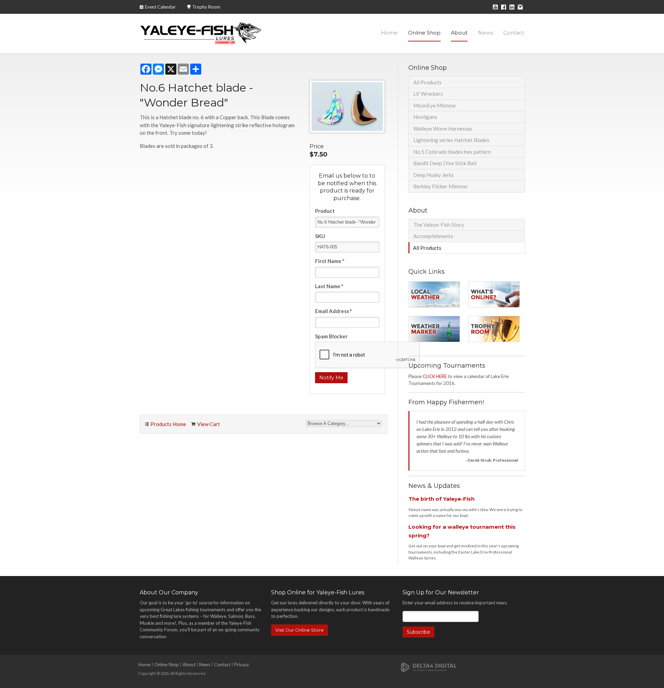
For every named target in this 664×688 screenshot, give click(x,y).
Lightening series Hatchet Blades (451, 140)
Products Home (168, 424)
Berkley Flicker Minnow (440, 186)
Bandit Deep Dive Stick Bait (445, 163)
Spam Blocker (331, 336)
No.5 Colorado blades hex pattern (452, 152)
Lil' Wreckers (428, 94)
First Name (329, 261)
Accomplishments (433, 236)
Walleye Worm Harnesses (442, 128)
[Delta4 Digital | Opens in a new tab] (428, 667)
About (459, 32)
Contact (513, 32)
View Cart (208, 424)
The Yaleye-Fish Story (438, 225)
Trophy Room (206, 7)
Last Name (329, 286)
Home (389, 32)
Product (325, 211)
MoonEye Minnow (434, 105)
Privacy (241, 664)
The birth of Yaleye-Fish (441, 499)
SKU (320, 236)
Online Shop (424, 32)
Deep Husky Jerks (433, 175)
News (485, 32)
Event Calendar (160, 7)
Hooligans (425, 117)
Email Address (333, 311)
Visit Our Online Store (299, 630)
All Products (427, 82)
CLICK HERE (435, 376)
